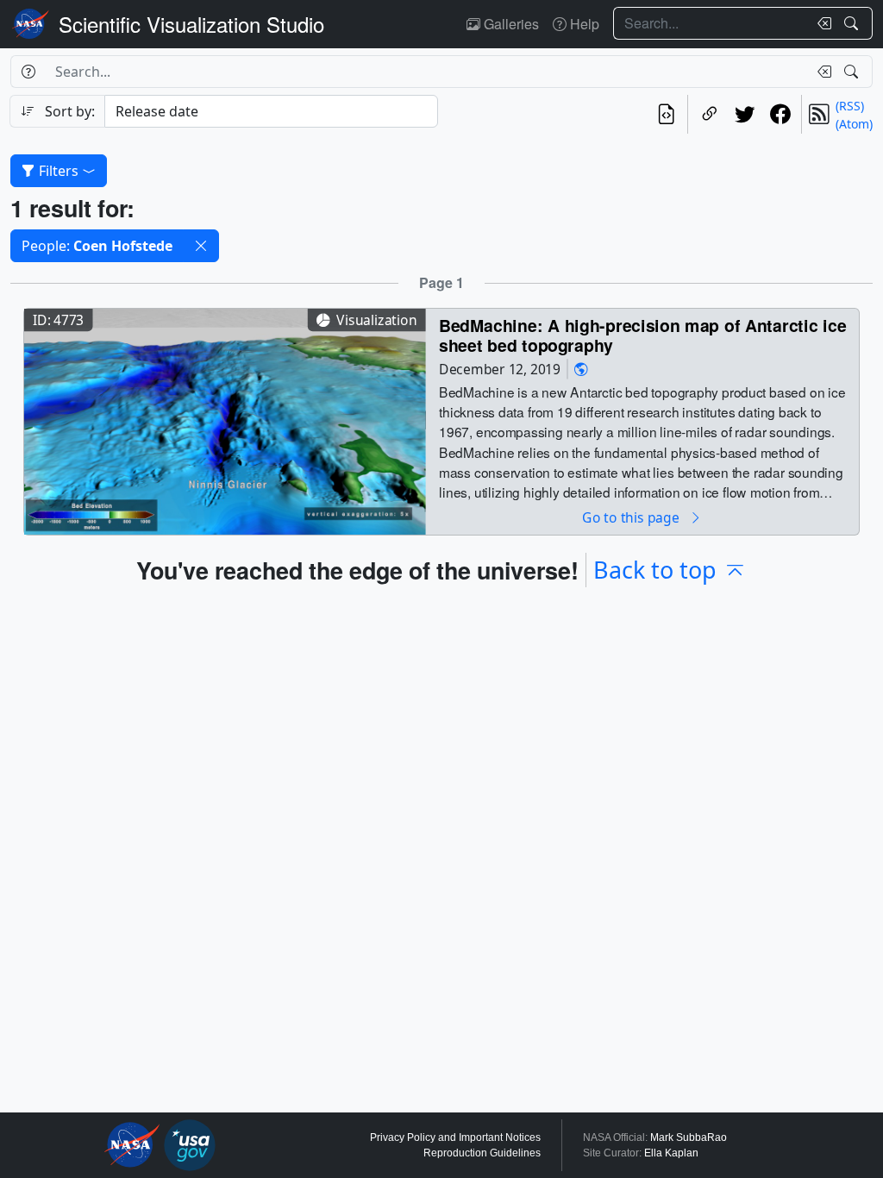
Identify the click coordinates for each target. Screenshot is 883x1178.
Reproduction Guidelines (482, 1153)
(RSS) (850, 105)
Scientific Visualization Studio (191, 24)
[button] (201, 245)
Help (583, 24)
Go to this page (632, 517)
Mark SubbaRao (688, 1137)
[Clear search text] (821, 23)
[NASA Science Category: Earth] (581, 369)
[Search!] (853, 23)
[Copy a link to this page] (709, 114)
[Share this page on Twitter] (744, 114)
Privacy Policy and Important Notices (455, 1137)
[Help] (28, 71)
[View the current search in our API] (666, 114)
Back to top (655, 570)
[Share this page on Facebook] (780, 114)
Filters (58, 170)
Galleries (509, 24)
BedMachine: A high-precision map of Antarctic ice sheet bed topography (642, 335)
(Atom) (854, 124)
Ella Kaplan (671, 1153)
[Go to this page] (225, 419)
